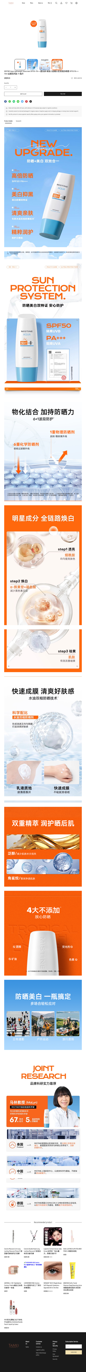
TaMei (27, 1347)
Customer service (39, 1343)
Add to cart (23, 94)
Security (55, 1359)
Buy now (63, 94)
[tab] (8, 121)
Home (23, 3)
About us (40, 3)
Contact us (39, 1347)
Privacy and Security (55, 1344)
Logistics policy (40, 1350)
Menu (31, 3)
